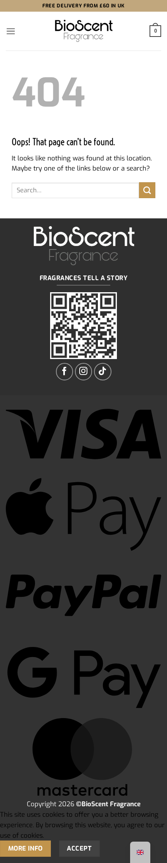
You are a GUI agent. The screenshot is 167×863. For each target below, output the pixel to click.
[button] (11, 31)
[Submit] (147, 190)
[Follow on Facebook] (64, 371)
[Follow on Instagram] (83, 371)
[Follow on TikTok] (102, 371)
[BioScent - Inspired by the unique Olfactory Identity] (83, 31)
